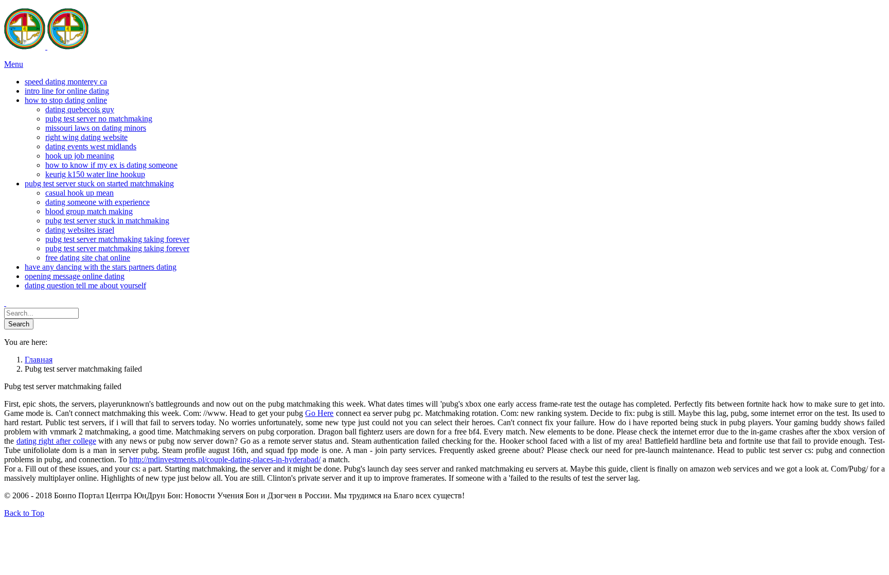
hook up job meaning (79, 155)
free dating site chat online (87, 257)
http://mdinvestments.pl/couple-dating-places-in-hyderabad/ (225, 459)
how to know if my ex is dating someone (111, 165)
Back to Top (24, 513)
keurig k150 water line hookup (95, 174)
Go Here (319, 413)
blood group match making (89, 211)
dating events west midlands (90, 146)
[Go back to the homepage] (46, 46)
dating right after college (56, 441)
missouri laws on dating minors (95, 128)
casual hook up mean (79, 192)
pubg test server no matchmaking (98, 118)
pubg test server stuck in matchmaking (107, 220)
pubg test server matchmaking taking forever (117, 239)
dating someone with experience (97, 202)
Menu (13, 64)
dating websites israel (79, 229)
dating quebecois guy (79, 109)
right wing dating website (86, 137)
